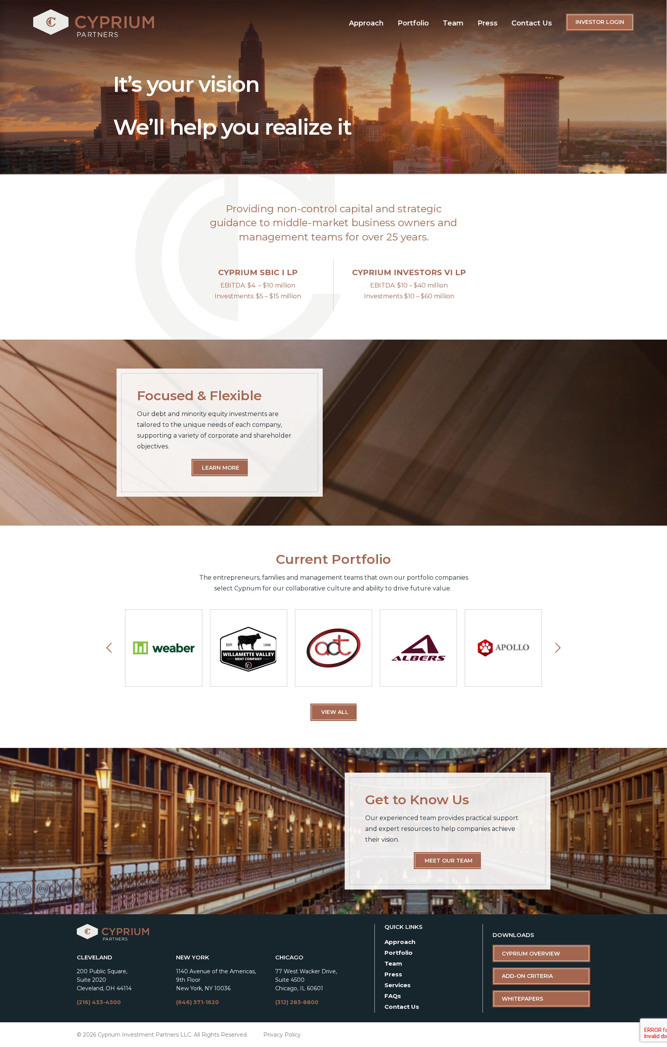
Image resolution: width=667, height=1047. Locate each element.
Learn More (220, 467)
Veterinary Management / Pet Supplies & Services (503, 648)
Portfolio (413, 23)
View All (335, 712)
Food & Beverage (248, 647)
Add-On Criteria (527, 976)
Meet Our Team (448, 860)
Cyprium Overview (531, 953)
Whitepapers (522, 998)
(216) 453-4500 (99, 1002)
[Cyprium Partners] (93, 25)
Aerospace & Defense (418, 647)
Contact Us (531, 23)
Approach (366, 23)
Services (397, 985)
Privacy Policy (282, 1034)
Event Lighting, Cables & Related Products (333, 648)
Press (487, 23)
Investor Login (600, 22)
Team (453, 23)
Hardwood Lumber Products (163, 648)
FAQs (392, 996)
